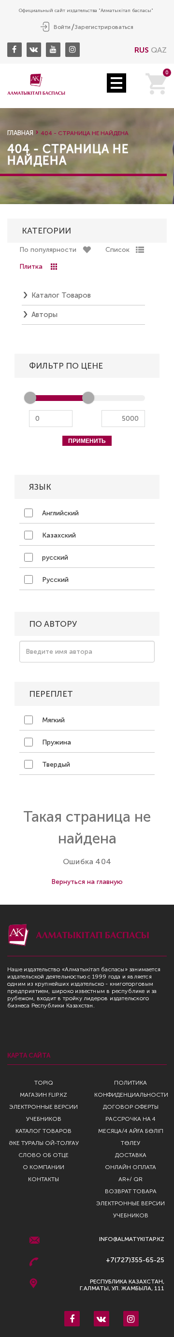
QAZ (159, 50)
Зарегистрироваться (103, 27)
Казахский (58, 535)
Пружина (55, 742)
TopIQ (43, 1082)
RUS (141, 50)
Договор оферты (131, 1106)
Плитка (31, 266)
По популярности (47, 250)
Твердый (55, 764)
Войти (62, 27)
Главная (20, 133)
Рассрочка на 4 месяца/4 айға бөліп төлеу (130, 1131)
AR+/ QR (130, 1179)
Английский (59, 513)
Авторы (44, 314)
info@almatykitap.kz (131, 1239)
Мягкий (52, 720)
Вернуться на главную (87, 882)
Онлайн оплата (130, 1167)
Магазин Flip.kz (43, 1094)
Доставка (130, 1155)
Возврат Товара (131, 1191)
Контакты (43, 1179)
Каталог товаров (61, 295)
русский (54, 557)
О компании (43, 1167)
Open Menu (116, 83)
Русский (54, 580)
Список (117, 250)
